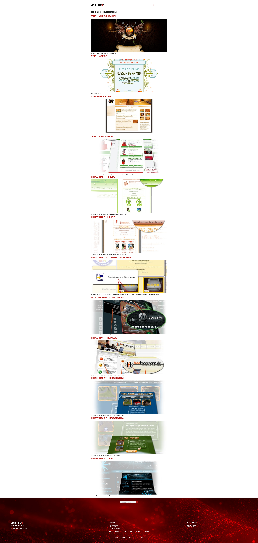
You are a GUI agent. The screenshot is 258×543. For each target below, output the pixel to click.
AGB (131, 531)
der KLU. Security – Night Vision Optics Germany (107, 297)
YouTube (130, 537)
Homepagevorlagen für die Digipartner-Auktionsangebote (111, 257)
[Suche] (137, 502)
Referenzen (157, 5)
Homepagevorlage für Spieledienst (103, 177)
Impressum (147, 531)
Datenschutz (138, 531)
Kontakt (163, 5)
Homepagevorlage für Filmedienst (103, 217)
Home (145, 5)
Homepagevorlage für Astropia (102, 458)
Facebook (123, 537)
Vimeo (136, 537)
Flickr (142, 537)
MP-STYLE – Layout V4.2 (99, 56)
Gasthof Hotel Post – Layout (101, 96)
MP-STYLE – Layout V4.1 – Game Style (103, 16)
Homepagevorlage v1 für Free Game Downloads (107, 418)
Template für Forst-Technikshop (102, 136)
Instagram (116, 537)
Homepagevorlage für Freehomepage (104, 338)
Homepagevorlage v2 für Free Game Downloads (107, 378)
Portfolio (150, 5)
